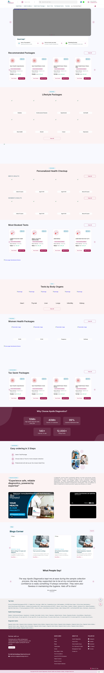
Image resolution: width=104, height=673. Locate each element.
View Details (14, 78)
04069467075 (93, 2)
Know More (11, 647)
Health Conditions (28, 6)
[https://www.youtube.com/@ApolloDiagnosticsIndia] (89, 648)
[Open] (34, 2)
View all (52, 308)
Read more (13, 557)
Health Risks (19, 6)
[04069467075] (81, 2)
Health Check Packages (39, 6)
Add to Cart (21, 78)
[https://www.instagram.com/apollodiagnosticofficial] (89, 639)
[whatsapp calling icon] (83, 2)
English (99, 671)
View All (90, 53)
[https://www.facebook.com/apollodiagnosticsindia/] (89, 644)
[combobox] (29, 2)
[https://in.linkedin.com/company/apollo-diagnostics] (89, 641)
